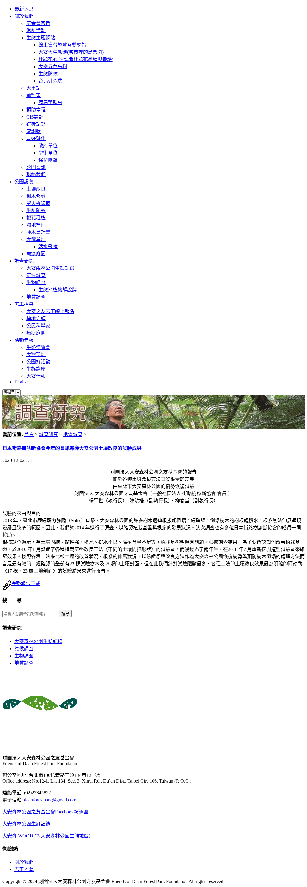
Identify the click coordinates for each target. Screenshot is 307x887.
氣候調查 (36, 275)
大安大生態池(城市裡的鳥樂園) (71, 52)
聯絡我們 (36, 174)
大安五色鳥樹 (52, 66)
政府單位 (48, 145)
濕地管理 (36, 224)
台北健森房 (50, 80)
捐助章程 (36, 109)
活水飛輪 (48, 246)
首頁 (29, 434)
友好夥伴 (36, 138)
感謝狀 (33, 131)
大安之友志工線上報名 (50, 311)
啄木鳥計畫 (38, 232)
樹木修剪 (36, 196)
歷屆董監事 (50, 102)
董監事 (33, 95)
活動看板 (24, 340)
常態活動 (36, 30)
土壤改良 (36, 188)
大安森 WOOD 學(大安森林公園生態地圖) (46, 835)
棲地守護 (36, 318)
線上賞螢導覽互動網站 (62, 44)
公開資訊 (36, 167)
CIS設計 (34, 116)
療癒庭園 (36, 253)
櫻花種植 (36, 217)
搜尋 (65, 614)
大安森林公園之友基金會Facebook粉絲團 (45, 811)
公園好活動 (38, 361)
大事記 (33, 88)
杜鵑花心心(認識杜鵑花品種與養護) (75, 59)
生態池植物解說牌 (57, 289)
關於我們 (24, 16)
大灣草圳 (36, 239)
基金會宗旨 (38, 23)
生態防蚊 (48, 73)
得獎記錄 (36, 124)
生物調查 (36, 282)
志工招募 (24, 304)
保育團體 (48, 160)
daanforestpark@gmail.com (50, 799)
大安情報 (36, 376)
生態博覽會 (38, 347)
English (21, 381)
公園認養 (24, 181)
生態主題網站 (40, 37)
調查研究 (24, 260)
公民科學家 (38, 325)
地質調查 (36, 296)
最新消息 (24, 8)
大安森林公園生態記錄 (50, 268)
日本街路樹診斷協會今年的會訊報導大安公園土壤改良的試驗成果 (72, 448)
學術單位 (48, 152)
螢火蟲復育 (38, 203)
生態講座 (36, 368)
